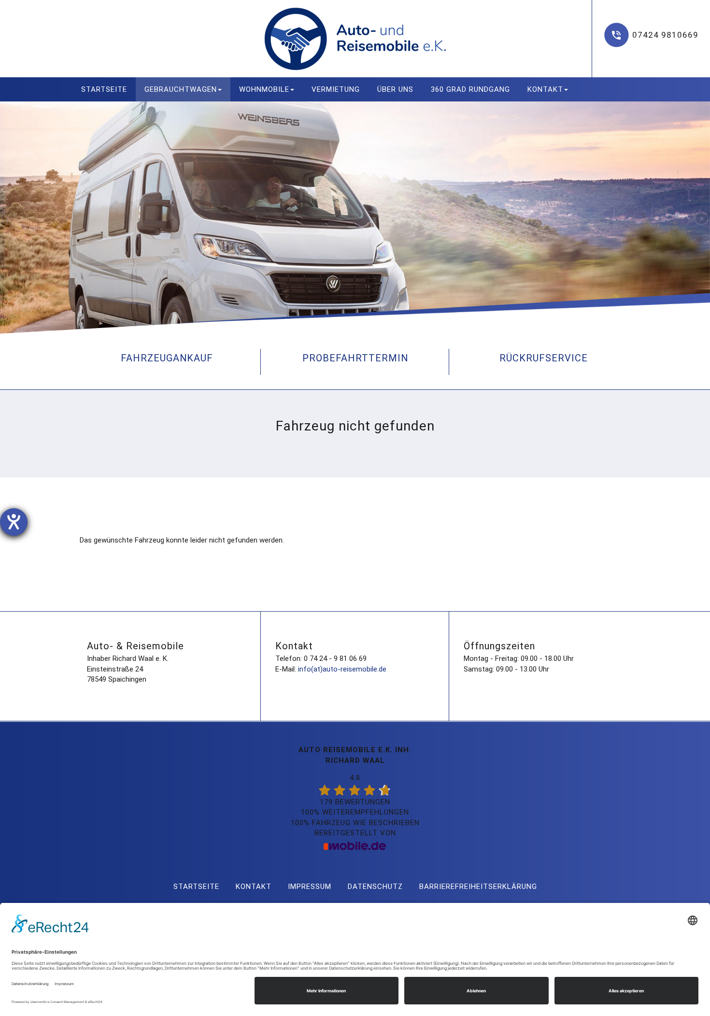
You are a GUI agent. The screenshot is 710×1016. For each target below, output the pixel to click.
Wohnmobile (264, 89)
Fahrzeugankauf (167, 358)
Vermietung (336, 89)
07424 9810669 (665, 35)
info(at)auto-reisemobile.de (342, 669)
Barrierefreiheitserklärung (478, 886)
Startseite (104, 89)
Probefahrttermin (355, 358)
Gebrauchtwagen (180, 89)
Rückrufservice (543, 358)
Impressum (309, 886)
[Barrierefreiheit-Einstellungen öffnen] (14, 522)
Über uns (395, 89)
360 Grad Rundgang (470, 89)
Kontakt (545, 89)
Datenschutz (375, 886)
